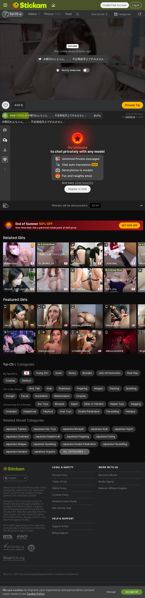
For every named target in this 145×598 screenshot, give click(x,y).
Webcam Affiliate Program (113, 488)
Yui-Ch (8, 364)
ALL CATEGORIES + (74, 451)
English (12, 478)
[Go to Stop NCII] (14, 558)
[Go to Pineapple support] (32, 548)
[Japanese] (27, 373)
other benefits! (84, 182)
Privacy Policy (60, 475)
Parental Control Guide (64, 501)
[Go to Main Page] (29, 5)
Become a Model (108, 475)
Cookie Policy (35, 593)
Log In (135, 5)
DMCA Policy (59, 488)
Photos (52, 14)
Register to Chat (77, 189)
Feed (68, 14)
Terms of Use (59, 481)
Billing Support (60, 533)
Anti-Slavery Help (61, 508)
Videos (34, 14)
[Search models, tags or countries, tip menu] (139, 14)
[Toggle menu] (5, 5)
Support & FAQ (60, 526)
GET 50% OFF (129, 225)
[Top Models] (53, 5)
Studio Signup (106, 481)
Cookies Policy (60, 495)
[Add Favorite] (5, 105)
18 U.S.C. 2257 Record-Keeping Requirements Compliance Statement (41, 574)
